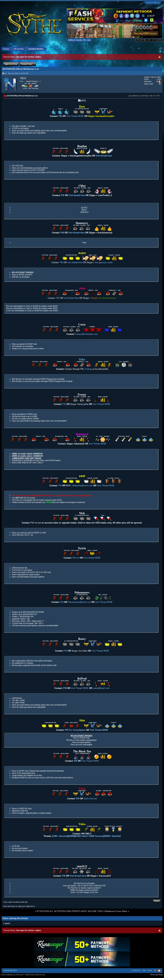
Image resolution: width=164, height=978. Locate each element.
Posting (88, 369)
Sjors (6, 902)
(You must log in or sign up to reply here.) (19, 906)
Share (156, 901)
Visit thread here (77, 195)
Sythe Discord (90, 798)
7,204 (158, 79)
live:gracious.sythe (104, 262)
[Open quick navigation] (161, 49)
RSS (159, 971)
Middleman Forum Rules (116, 911)
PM (62, 195)
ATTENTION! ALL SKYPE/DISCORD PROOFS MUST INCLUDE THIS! (70, 911)
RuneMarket (16, 902)
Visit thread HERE (91, 558)
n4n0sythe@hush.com (82, 485)
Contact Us (136, 970)
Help (144, 970)
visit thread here (74, 262)
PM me (75, 558)
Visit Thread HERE (75, 116)
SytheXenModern (10, 970)
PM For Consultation (75, 730)
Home (149, 970)
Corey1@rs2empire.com (86, 334)
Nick (23, 78)
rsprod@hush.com (101, 688)
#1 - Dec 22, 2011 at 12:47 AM (16, 73)
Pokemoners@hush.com (79, 602)
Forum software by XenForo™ (23, 975)
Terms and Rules (156, 975)
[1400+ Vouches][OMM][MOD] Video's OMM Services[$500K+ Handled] (86, 836)
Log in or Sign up (152, 2)
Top (155, 970)
